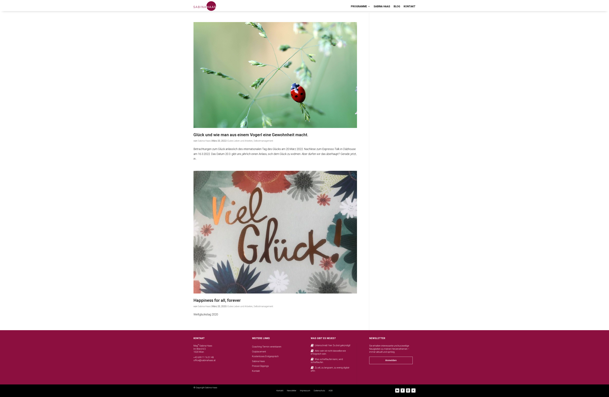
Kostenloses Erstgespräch (265, 356)
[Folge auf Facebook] (403, 390)
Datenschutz (319, 391)
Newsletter (291, 391)
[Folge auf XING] (413, 390)
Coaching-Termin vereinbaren (266, 346)
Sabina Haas (204, 141)
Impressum (305, 391)
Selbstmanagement (263, 141)
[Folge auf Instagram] (408, 390)
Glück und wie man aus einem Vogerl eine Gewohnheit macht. (250, 134)
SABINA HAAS (382, 6)
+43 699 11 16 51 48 (203, 357)
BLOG (397, 6)
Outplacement (259, 351)
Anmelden (391, 360)
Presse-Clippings (260, 366)
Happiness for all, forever (217, 300)
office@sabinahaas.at (204, 360)
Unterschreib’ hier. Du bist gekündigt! (332, 345)
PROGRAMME (359, 6)
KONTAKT (410, 6)
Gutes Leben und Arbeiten (240, 141)
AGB (331, 391)
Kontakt (256, 371)
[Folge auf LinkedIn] (397, 390)
